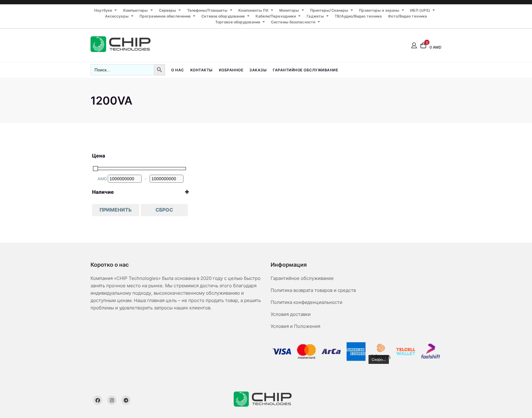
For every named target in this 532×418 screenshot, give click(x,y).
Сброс (164, 210)
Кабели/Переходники (276, 16)
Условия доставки (291, 314)
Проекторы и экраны (379, 10)
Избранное (231, 70)
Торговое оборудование (237, 22)
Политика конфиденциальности (306, 302)
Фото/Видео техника (407, 16)
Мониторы (289, 10)
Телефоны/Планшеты (207, 10)
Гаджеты (315, 16)
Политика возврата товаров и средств (313, 290)
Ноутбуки (103, 10)
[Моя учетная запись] (414, 45)
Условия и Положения (295, 326)
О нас (177, 70)
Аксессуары (117, 16)
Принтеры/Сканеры (329, 10)
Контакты (201, 70)
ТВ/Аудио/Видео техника (358, 16)
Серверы (167, 10)
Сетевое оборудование (223, 16)
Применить (115, 210)
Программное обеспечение (165, 16)
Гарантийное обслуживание (305, 70)
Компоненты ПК (253, 10)
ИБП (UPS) (420, 10)
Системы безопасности (293, 22)
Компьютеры (135, 10)
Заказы (258, 70)
